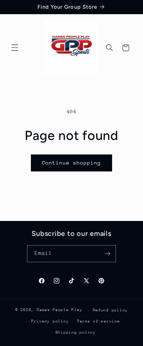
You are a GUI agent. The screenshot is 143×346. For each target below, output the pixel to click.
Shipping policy (76, 332)
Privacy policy (50, 321)
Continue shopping (71, 163)
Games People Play (60, 310)
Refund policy (110, 310)
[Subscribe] (108, 253)
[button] (15, 48)
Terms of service (98, 321)
